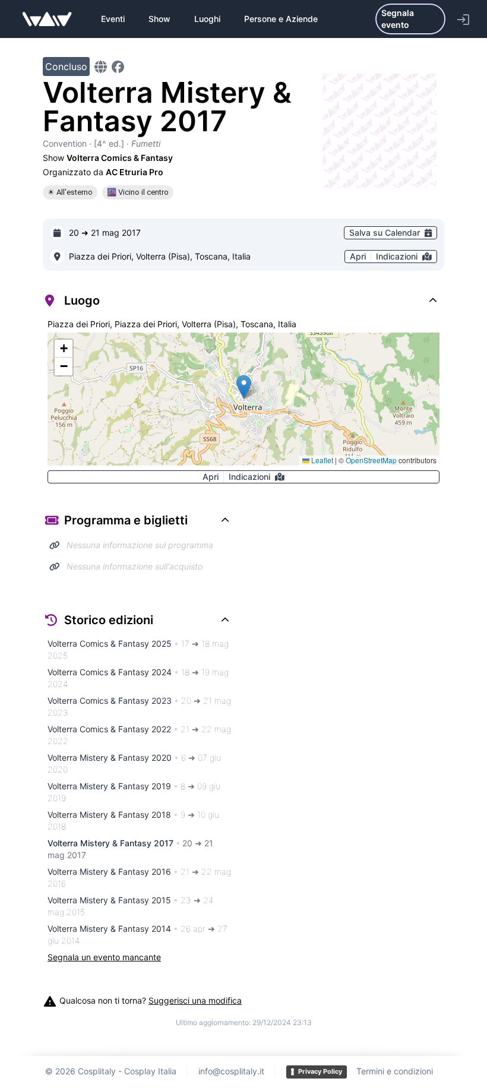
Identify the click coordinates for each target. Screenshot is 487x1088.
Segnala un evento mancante (104, 957)
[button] (243, 387)
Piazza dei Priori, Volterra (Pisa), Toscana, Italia (160, 256)
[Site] (100, 67)
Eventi (113, 19)
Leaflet (321, 460)
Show (159, 19)
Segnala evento (397, 19)
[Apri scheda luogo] (57, 256)
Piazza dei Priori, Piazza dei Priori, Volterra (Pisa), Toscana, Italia (172, 324)
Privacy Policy (320, 1071)
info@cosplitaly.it (231, 1071)
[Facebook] (118, 67)
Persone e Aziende (281, 19)
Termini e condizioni (394, 1071)
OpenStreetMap (371, 460)
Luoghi (207, 19)
